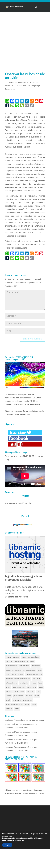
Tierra (34, 704)
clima (40, 670)
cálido (8, 674)
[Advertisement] (25, 45)
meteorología (31, 687)
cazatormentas (24, 666)
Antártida (16, 657)
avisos (24, 657)
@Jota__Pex (26, 503)
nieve (16, 691)
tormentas (9, 709)
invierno (33, 683)
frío (34, 679)
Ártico (17, 709)
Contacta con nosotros (16, 597)
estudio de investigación (34, 674)
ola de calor (30, 691)
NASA (41, 687)
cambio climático (11, 666)
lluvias (8, 687)
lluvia (40, 683)
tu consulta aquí (37, 793)
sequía (8, 700)
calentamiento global (21, 661)
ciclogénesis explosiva (13, 670)
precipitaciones (18, 696)
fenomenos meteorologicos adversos (18, 679)
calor (32, 661)
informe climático (11, 683)
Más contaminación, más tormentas (29, 720)
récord (36, 696)
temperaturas (27, 700)
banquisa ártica (33, 657)
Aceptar (7, 845)
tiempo (27, 704)
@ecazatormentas (13, 503)
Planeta (8, 696)
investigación (24, 683)
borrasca (9, 661)
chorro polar (36, 666)
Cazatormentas (14, 82)
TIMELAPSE (28, 456)
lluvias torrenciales (19, 687)
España (20, 674)
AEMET (8, 657)
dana (14, 674)
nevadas (9, 691)
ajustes (21, 840)
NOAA (22, 691)
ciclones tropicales (29, 670)
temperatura (17, 700)
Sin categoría (33, 86)
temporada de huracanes (14, 704)
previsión (29, 696)
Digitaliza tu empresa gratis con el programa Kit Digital (24, 578)
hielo (39, 679)
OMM (38, 691)
